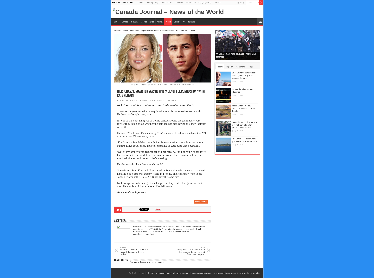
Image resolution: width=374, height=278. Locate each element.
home (116, 22)
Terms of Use (166, 3)
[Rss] (238, 3)
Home (118, 31)
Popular (229, 67)
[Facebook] (241, 3)
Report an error (200, 202)
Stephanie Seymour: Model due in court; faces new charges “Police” (134, 251)
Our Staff (217, 3)
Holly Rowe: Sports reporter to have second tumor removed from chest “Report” (191, 251)
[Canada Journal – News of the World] (168, 11)
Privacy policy (152, 3)
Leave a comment (159, 100)
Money (160, 22)
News (122, 100)
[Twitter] (243, 3)
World (168, 22)
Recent (220, 67)
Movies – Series (147, 22)
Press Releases (189, 22)
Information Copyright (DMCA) (198, 3)
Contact (141, 3)
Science (134, 22)
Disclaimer (179, 3)
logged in (144, 262)
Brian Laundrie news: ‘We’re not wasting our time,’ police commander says (245, 75)
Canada (125, 22)
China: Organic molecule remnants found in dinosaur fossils (243, 108)
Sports (177, 22)
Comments (240, 67)
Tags (251, 67)
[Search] (261, 2)
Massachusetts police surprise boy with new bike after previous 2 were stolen (244, 125)
